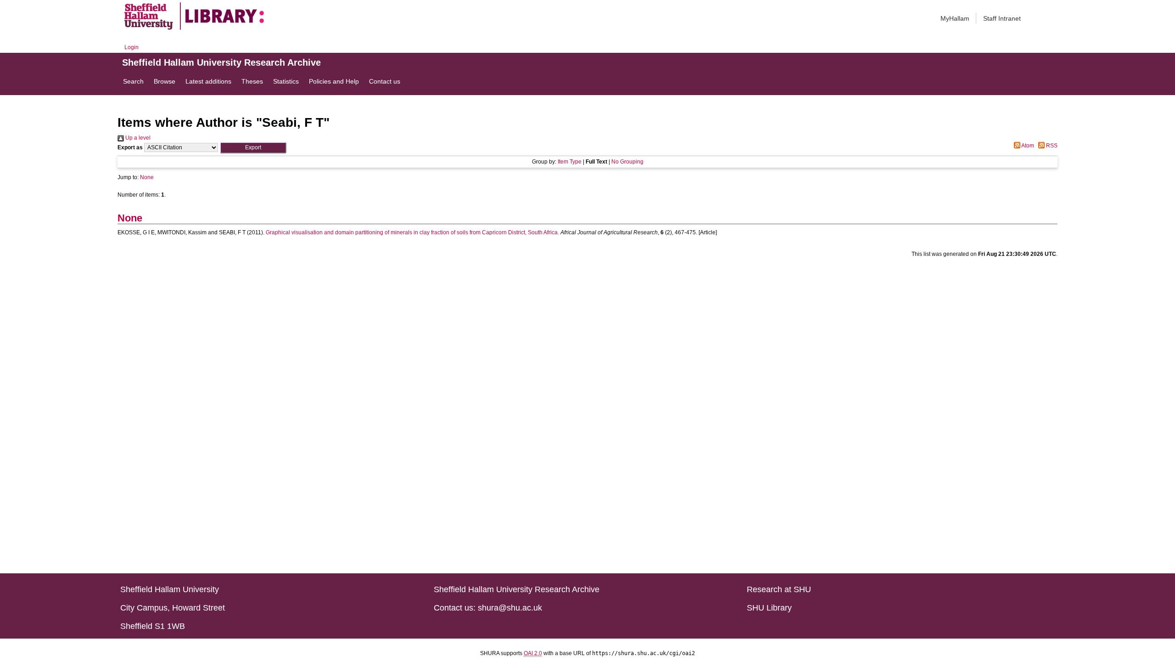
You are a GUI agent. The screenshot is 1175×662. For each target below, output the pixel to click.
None (147, 177)
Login (131, 47)
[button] (253, 147)
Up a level (137, 138)
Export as (130, 147)
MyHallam (954, 18)
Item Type (570, 161)
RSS (1051, 145)
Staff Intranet (1002, 18)
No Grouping (627, 161)
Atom (1027, 145)
